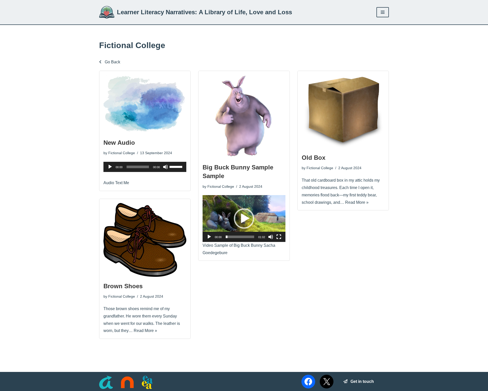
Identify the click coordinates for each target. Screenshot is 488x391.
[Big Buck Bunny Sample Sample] (244, 116)
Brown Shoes (123, 286)
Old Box (313, 157)
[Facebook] (308, 381)
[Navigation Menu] (382, 12)
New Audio (119, 142)
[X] (326, 381)
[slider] (177, 166)
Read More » (357, 202)
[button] (244, 218)
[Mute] (165, 166)
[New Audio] (144, 104)
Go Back (112, 62)
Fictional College (121, 153)
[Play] (110, 166)
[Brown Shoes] (144, 240)
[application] (144, 167)
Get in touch (360, 381)
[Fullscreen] (278, 236)
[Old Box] (343, 111)
